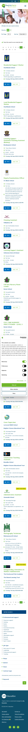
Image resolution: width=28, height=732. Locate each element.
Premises (5, 639)
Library (5, 633)
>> (15, 49)
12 (3, 49)
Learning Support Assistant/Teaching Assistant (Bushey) (14, 140)
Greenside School (9, 497)
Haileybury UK (8, 222)
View (8, 84)
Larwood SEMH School (11, 425)
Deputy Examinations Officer (14, 178)
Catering (5, 622)
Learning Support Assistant (13, 250)
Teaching (5, 654)
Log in (23, 1)
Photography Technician (12, 533)
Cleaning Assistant (10, 220)
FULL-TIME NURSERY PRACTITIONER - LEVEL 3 (13, 323)
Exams (5, 624)
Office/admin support (8, 635)
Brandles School (8, 462)
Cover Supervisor (10, 422)
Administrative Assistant (12, 495)
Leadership (6, 650)
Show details (20, 380)
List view (8, 30)
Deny (14, 393)
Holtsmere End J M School (11, 253)
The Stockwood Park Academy (13, 574)
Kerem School (8, 289)
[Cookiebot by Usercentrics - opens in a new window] (20, 338)
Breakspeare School (10, 145)
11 (24, 47)
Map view (10, 30)
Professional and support (9, 652)
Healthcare (6, 630)
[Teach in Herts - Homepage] (9, 6)
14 (9, 49)
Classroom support (8, 620)
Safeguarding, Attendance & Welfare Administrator (14, 570)
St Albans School (9, 180)
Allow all (14, 385)
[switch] (24, 366)
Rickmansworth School (11, 536)
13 (6, 49)
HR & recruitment (7, 631)
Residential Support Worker (14, 65)
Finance (5, 626)
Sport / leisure (7, 641)
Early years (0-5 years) (9, 648)
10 (21, 47)
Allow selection (14, 389)
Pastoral (5, 637)
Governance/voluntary (8, 628)
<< (3, 47)
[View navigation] (25, 6)
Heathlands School (9, 67)
